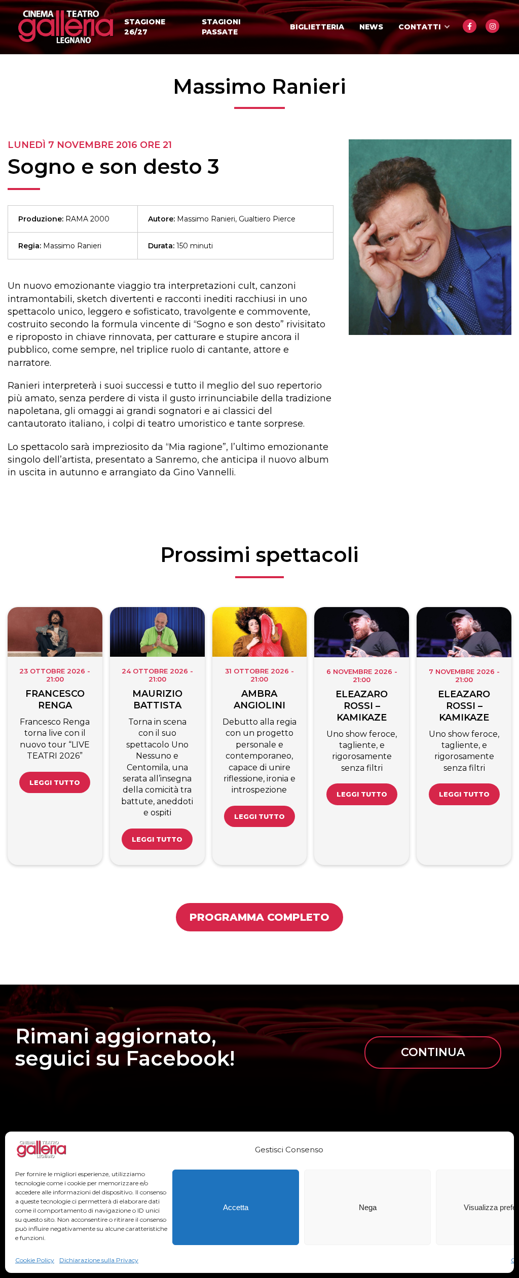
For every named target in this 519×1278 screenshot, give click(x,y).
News (371, 26)
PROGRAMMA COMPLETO (259, 917)
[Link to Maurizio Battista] (157, 632)
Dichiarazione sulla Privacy (98, 1260)
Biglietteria (317, 26)
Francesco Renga (55, 699)
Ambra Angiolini (259, 699)
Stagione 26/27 (144, 26)
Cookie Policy (34, 1260)
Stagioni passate (221, 26)
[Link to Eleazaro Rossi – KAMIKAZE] (361, 632)
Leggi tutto (54, 782)
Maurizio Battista (157, 699)
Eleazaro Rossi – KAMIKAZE (362, 706)
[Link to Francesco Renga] (55, 632)
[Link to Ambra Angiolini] (259, 632)
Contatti (419, 26)
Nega (368, 1207)
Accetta (235, 1207)
